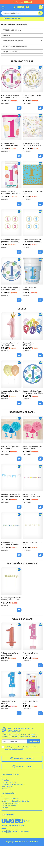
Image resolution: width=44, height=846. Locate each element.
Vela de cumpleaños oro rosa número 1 (10, 654)
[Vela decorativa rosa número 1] (33, 636)
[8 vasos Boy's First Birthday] (33, 271)
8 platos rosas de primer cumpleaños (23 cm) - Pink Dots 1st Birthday (11, 96)
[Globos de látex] (33, 326)
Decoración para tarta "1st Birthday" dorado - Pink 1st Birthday (11, 599)
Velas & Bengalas (11, 51)
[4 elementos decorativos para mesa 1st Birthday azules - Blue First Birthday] (33, 223)
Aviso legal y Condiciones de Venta (15, 801)
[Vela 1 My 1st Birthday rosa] (33, 684)
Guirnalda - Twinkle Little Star (32, 543)
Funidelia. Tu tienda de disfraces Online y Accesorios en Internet (21, 7)
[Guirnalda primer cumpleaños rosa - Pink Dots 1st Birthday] (33, 477)
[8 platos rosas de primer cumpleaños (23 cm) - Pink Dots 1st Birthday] (11, 78)
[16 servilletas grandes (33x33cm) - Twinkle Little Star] (33, 126)
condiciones (35, 747)
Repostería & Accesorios (15, 46)
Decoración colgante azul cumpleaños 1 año (10, 447)
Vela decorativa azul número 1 (9, 702)
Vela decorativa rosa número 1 (30, 654)
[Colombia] (4, 821)
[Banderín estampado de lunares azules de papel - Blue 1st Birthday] (11, 477)
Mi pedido (5, 780)
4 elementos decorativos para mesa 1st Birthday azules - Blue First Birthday (33, 241)
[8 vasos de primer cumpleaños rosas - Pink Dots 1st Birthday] (11, 126)
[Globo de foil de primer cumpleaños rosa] (11, 326)
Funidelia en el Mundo (10, 799)
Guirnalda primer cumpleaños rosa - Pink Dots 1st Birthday (31, 495)
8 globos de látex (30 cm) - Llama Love (11, 392)
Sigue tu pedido (23, 766)
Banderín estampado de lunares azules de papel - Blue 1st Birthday (10, 495)
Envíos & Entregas (9, 782)
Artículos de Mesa (12, 30)
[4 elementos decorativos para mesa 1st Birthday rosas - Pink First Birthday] (11, 223)
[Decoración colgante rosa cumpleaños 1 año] (33, 429)
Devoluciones (7, 787)
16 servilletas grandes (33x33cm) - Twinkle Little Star (32, 144)
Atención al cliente (23, 759)
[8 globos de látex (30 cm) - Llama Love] (11, 374)
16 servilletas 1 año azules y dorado (32, 192)
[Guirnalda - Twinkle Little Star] (33, 525)
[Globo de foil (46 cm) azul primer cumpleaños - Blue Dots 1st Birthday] (33, 374)
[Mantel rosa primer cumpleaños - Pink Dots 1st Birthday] (11, 174)
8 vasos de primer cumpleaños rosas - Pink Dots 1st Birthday (10, 144)
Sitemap (5, 808)
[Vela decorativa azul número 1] (11, 684)
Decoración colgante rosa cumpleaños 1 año (32, 447)
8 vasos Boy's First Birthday (29, 289)
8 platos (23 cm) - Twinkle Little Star (32, 96)
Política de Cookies (9, 805)
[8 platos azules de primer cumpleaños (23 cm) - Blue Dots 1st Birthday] (11, 271)
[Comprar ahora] (19, 108)
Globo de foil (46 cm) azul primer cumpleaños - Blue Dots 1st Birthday (32, 392)
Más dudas (6, 789)
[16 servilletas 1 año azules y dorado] (33, 174)
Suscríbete (34, 741)
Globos (6, 35)
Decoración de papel (13, 41)
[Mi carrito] (41, 7)
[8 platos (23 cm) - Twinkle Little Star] (33, 78)
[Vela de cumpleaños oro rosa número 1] (11, 636)
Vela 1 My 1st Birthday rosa (31, 702)
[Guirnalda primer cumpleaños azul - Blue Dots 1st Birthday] (11, 525)
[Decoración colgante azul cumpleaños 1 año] (11, 429)
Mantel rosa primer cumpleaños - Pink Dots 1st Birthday (11, 192)
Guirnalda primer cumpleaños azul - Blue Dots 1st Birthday (10, 543)
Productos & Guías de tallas (12, 784)
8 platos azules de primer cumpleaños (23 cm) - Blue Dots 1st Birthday (11, 289)
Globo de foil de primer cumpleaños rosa (9, 344)
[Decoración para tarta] (11, 581)
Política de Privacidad (10, 803)
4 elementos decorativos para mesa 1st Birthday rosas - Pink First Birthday (11, 241)
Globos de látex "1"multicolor (28, 344)
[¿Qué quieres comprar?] (3, 7)
